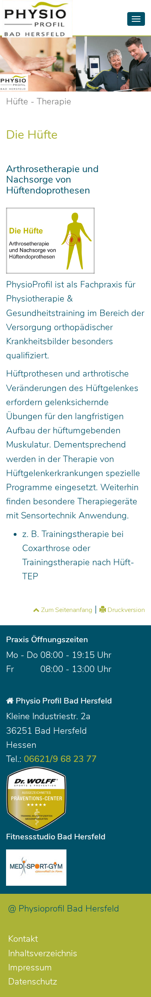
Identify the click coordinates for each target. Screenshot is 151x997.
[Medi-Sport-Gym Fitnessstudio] (36, 867)
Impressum (30, 968)
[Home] (40, 10)
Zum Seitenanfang (65, 610)
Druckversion (125, 610)
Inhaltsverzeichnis (42, 953)
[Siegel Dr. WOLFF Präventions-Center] (36, 798)
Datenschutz (32, 982)
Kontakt (23, 939)
